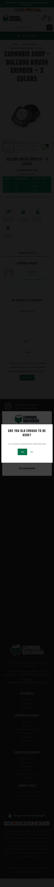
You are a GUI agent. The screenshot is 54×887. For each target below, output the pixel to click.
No (32, 451)
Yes (22, 451)
